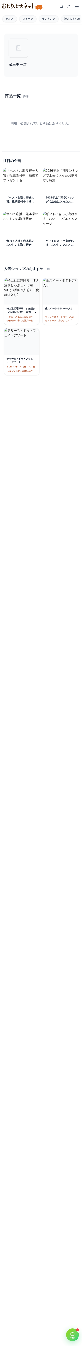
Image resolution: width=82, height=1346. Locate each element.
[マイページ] (69, 6)
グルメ (10, 18)
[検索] (61, 6)
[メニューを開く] (76, 6)
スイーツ (28, 18)
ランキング (48, 18)
